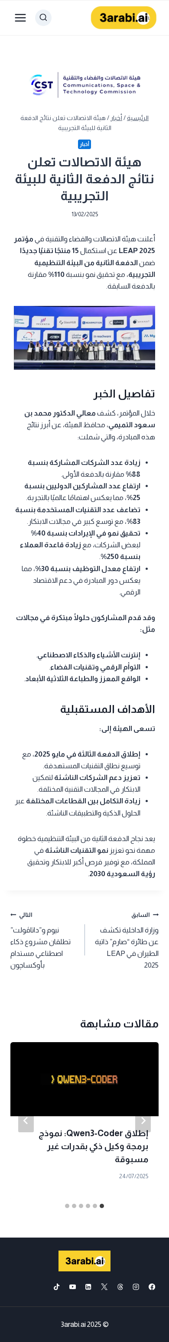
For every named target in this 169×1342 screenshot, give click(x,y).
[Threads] (120, 1286)
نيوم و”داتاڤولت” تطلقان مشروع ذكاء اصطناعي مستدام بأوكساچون (40, 940)
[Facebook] (152, 1286)
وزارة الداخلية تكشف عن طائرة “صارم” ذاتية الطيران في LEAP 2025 (127, 940)
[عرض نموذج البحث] (43, 18)
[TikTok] (56, 1286)
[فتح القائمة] (20, 17)
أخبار (84, 144)
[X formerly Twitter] (104, 1286)
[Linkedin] (88, 1286)
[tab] (102, 1206)
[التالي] (26, 1120)
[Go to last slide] (143, 1120)
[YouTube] (72, 1286)
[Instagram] (136, 1286)
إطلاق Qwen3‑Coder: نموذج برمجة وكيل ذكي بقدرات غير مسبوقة (93, 1146)
